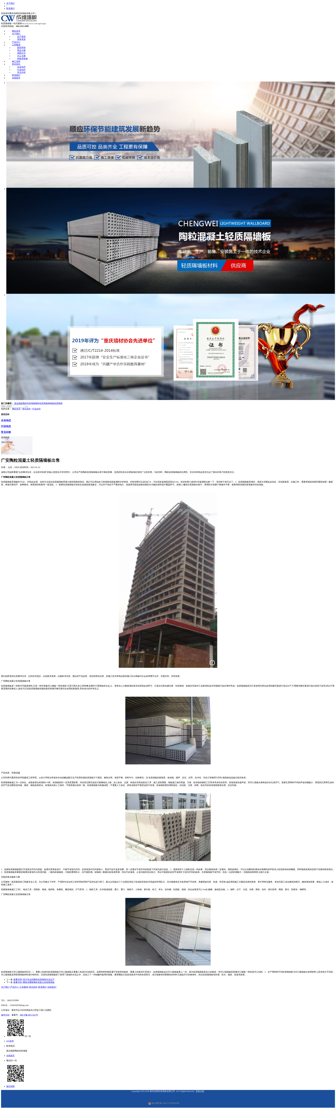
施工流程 (16, 61)
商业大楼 (21, 50)
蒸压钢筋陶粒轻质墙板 (24, 403)
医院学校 (21, 47)
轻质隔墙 (58, 403)
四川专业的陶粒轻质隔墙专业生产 (33, 979)
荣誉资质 (21, 39)
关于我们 (10, 3)
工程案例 (16, 45)
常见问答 (21, 72)
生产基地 (21, 36)
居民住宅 (21, 53)
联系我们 (10, 8)
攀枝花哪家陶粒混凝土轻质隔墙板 (33, 982)
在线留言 (16, 78)
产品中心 (16, 42)
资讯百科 (16, 64)
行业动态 (21, 70)
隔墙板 (51, 403)
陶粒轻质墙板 (41, 403)
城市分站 (5, 1015)
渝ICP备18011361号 (29, 1015)
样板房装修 (22, 58)
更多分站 (200, 1091)
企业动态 (21, 67)
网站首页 (16, 31)
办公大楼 (21, 56)
